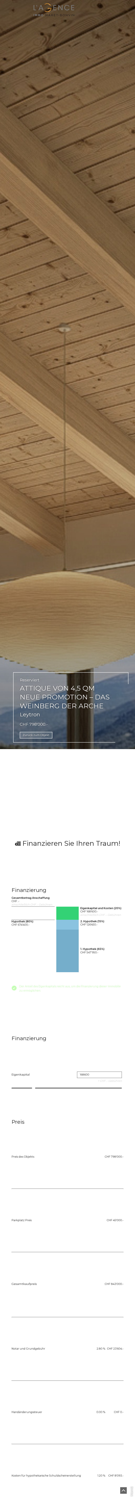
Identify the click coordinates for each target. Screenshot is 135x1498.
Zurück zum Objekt (36, 735)
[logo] (54, 9)
